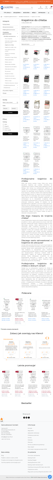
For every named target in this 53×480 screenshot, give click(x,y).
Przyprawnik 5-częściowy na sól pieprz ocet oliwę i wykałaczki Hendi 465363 (19, 314)
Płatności (30, 442)
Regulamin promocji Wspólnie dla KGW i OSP (40, 471)
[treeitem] (10, 24)
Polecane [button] (26, 293)
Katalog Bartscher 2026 (34, 462)
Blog (2, 455)
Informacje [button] (31, 425)
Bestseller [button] (26, 403)
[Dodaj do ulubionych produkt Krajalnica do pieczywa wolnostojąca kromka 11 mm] (49, 102)
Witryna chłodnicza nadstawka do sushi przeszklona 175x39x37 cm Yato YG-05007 (46, 386)
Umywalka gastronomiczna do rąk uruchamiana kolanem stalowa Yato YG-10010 (46, 314)
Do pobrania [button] (32, 452)
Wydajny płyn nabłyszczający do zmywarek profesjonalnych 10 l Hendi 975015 (32, 314)
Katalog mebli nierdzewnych (35, 464)
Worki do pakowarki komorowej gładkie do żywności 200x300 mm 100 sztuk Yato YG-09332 (6, 386)
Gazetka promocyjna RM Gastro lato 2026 (39, 467)
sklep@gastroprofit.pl (7, 436)
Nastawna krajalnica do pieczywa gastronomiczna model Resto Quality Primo (36, 165)
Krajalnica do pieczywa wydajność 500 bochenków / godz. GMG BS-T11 (26, 60)
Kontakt (30, 428)
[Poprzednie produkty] (3, 306)
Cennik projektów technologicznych (10, 462)
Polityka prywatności (33, 435)
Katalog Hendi (31, 457)
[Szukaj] (17, 103)
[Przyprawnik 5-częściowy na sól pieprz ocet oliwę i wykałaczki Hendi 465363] (21, 310)
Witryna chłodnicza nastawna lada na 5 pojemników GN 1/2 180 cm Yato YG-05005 (32, 386)
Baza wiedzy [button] (5, 452)
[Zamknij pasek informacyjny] (51, 2)
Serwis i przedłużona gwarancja (36, 444)
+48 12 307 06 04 (5, 439)
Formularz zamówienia (34, 455)
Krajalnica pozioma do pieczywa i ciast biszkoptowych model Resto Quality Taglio (36, 138)
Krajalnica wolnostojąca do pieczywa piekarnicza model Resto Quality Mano (26, 165)
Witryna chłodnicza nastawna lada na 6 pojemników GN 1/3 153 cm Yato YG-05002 (19, 386)
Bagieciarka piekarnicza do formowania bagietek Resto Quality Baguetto (26, 112)
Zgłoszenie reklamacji (33, 433)
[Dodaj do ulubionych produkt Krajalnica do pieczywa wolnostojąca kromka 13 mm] (28, 128)
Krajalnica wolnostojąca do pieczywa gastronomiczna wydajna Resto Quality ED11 (36, 86)
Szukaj (10, 112)
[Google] (29, 418)
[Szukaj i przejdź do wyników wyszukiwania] (32, 8)
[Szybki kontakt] (50, 477)
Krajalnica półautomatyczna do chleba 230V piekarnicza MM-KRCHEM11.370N (36, 60)
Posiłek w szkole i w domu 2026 (9, 457)
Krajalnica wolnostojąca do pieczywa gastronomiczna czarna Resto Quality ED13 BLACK (26, 86)
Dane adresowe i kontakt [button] (9, 425)
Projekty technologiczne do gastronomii (11, 460)
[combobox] (28, 44)
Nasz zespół (31, 447)
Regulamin (31, 430)
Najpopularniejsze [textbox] (25, 44)
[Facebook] (24, 418)
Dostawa (30, 440)
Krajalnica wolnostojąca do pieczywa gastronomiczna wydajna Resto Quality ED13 (47, 86)
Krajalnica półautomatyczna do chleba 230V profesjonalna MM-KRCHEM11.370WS (47, 60)
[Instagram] (26, 418)
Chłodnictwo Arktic (33, 469)
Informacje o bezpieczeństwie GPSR (37, 449)
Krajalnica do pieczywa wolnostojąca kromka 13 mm (26, 138)
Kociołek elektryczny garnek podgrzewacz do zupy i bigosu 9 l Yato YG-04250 (7, 314)
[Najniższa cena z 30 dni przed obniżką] (11, 321)
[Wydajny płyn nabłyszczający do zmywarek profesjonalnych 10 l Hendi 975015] (34, 310)
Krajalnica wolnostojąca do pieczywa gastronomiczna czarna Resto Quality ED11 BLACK (47, 138)
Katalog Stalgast (32, 460)
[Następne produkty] (49, 306)
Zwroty (30, 437)
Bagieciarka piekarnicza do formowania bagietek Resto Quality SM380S (36, 112)
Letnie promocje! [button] (26, 365)
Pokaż (10, 133)
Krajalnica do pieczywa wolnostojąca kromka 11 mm (47, 112)
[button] (8, 12)
